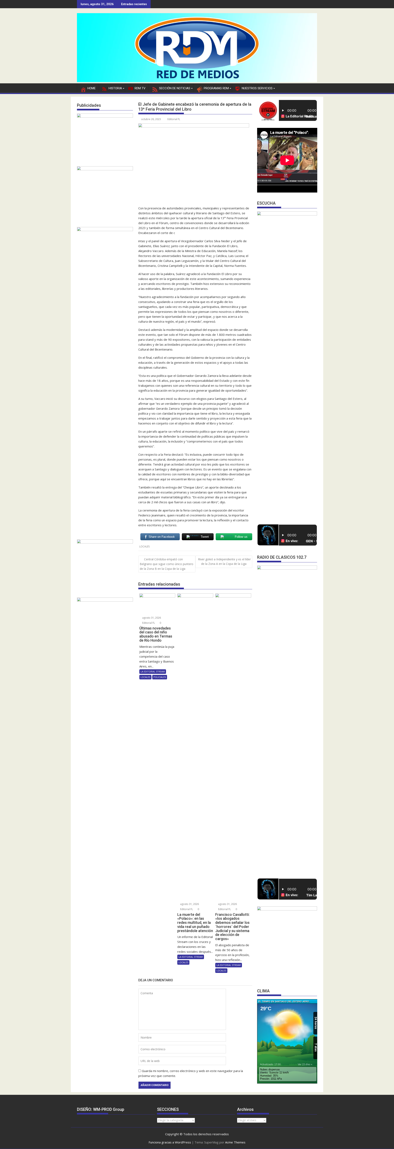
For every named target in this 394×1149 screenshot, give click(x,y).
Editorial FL (173, 119)
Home (91, 88)
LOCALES (144, 546)
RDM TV (140, 88)
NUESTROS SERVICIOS (257, 88)
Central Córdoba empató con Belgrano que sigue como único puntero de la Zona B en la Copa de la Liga (166, 564)
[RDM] (197, 81)
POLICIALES (159, 677)
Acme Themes (235, 1142)
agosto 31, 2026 (151, 617)
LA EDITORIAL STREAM (153, 671)
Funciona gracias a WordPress (170, 1142)
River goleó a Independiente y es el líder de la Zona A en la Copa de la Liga (224, 561)
